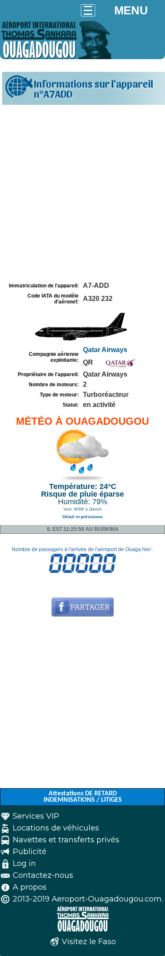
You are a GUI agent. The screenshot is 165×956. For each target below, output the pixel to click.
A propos (30, 887)
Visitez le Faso (89, 941)
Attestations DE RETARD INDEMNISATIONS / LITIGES (83, 796)
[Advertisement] (82, 193)
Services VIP (36, 816)
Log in (24, 863)
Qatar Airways (105, 349)
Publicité (30, 851)
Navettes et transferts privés (66, 839)
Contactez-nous (43, 875)
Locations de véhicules (56, 828)
